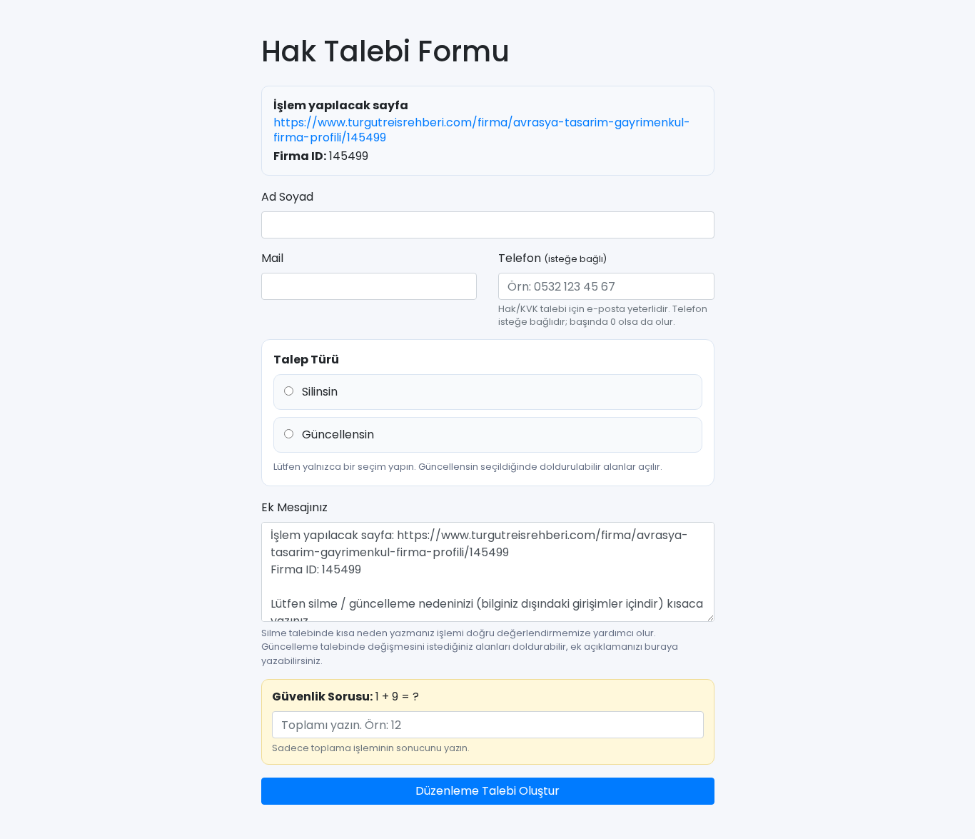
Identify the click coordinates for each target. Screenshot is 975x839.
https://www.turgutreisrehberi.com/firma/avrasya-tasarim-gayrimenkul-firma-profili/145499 (481, 130)
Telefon (552, 258)
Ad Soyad (287, 197)
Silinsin (318, 391)
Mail (272, 258)
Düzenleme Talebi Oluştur (487, 791)
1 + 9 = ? (345, 696)
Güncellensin (336, 434)
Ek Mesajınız (294, 507)
